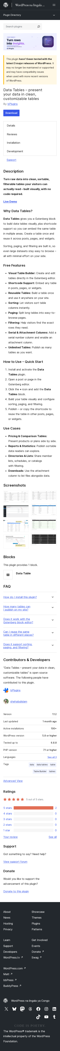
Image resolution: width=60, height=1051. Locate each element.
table (52, 764)
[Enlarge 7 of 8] (52, 523)
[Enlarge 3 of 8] (24, 524)
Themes (37, 917)
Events (36, 946)
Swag (37, 957)
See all (53, 837)
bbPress (10, 980)
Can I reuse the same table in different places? (18, 633)
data (32, 764)
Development (15, 151)
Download (11, 112)
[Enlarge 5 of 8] (52, 495)
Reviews (12, 134)
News (6, 917)
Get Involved (40, 940)
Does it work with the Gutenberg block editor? (18, 621)
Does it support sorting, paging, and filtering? (17, 646)
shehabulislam (18, 701)
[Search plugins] (38, 26)
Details (11, 125)
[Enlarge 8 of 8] (52, 537)
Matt (8, 974)
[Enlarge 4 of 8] (24, 539)
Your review (10, 837)
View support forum (15, 861)
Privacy (7, 929)
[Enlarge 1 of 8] (24, 495)
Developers (10, 951)
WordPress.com (14, 968)
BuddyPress (12, 985)
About (7, 911)
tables (52, 771)
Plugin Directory (12, 15)
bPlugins (13, 104)
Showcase (38, 911)
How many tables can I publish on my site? (16, 608)
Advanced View (13, 780)
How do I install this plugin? (20, 597)
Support (11, 159)
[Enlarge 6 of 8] (52, 508)
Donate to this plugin (16, 891)
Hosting (8, 923)
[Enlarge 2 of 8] (24, 509)
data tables (42, 764)
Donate (38, 951)
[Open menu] (54, 5)
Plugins (36, 923)
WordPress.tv (13, 957)
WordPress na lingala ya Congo (30, 1000)
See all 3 (52, 757)
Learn (6, 940)
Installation (13, 142)
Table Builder (40, 771)
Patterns (37, 929)
